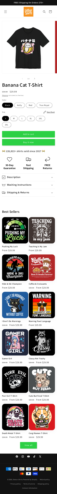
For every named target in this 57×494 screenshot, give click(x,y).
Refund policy (45, 479)
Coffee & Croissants (38, 284)
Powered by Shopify (30, 479)
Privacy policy (16, 484)
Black (7, 105)
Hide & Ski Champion (12, 284)
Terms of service (29, 484)
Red (30, 105)
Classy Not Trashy (37, 358)
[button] (5, 12)
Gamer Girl (7, 358)
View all (29, 445)
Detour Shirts (18, 479)
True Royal (44, 105)
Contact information (29, 488)
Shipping (5, 95)
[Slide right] (35, 79)
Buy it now (28, 142)
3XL (6, 124)
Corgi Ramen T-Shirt (38, 433)
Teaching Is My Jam (38, 246)
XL (31, 118)
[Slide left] (22, 79)
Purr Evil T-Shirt (9, 396)
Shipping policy (43, 484)
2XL (40, 118)
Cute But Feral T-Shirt (39, 396)
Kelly (19, 105)
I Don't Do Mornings (11, 321)
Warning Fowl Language (40, 321)
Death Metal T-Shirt (11, 433)
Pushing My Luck (10, 246)
